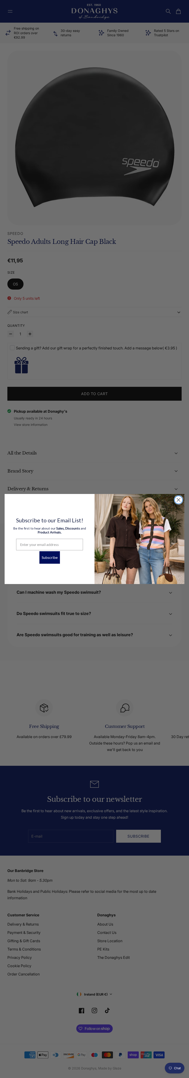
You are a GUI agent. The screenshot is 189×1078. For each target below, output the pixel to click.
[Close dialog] (178, 500)
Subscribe (50, 557)
